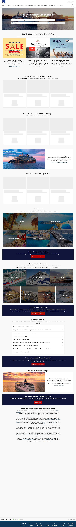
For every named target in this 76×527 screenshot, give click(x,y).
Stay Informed (58, 5)
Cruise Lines (43, 5)
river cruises (41, 422)
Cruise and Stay (28, 5)
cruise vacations (33, 414)
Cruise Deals (5, 5)
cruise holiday (28, 417)
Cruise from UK (20, 5)
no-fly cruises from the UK (32, 434)
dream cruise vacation (46, 441)
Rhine (49, 422)
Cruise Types (12, 5)
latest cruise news (49, 439)
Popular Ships (51, 5)
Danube (54, 422)
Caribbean (18, 422)
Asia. (44, 423)
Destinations (36, 5)
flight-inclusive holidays (21, 434)
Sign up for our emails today (28, 439)
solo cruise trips (50, 419)
